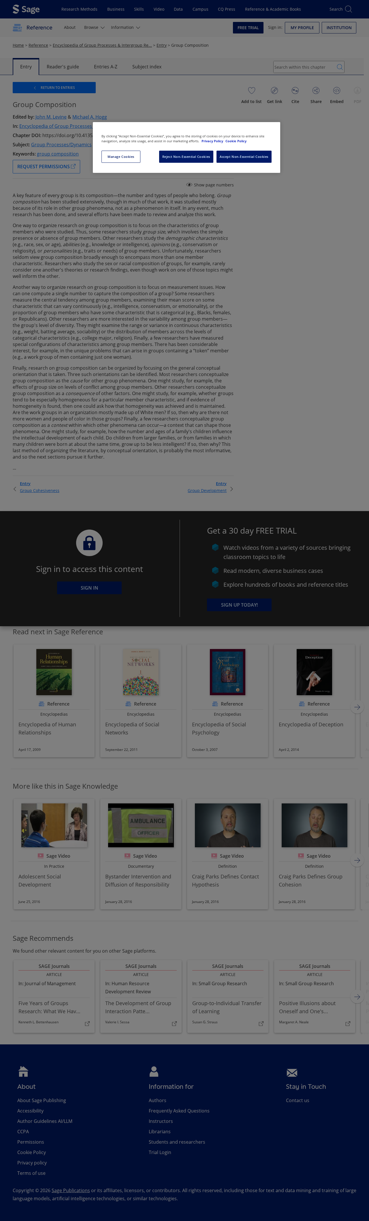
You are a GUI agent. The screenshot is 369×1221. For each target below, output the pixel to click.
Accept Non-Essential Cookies (244, 156)
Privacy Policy (213, 141)
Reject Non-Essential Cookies (186, 156)
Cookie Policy (235, 141)
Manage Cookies (121, 156)
